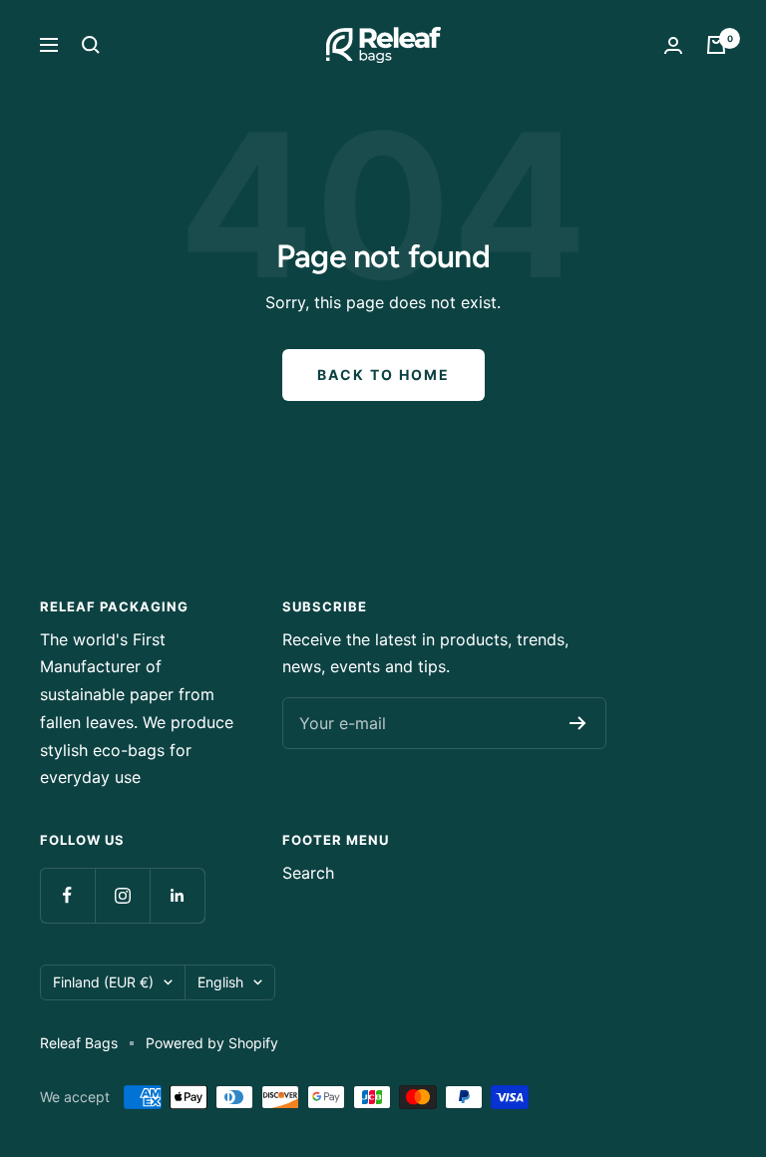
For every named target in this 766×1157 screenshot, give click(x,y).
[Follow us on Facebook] (67, 895)
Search (308, 873)
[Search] (91, 45)
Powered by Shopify (212, 1042)
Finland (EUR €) (103, 981)
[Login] (673, 45)
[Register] (578, 723)
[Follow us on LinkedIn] (177, 895)
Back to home (383, 374)
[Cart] (716, 45)
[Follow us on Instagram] (122, 895)
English (220, 981)
